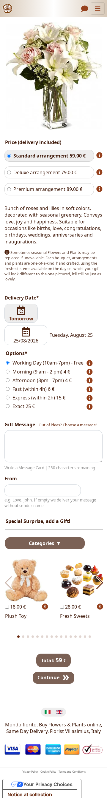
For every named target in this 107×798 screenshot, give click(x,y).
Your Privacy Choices (48, 784)
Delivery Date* (21, 297)
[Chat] (85, 9)
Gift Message (19, 424)
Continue (48, 677)
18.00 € (17, 606)
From (10, 478)
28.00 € (72, 606)
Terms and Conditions (72, 772)
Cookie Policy (48, 772)
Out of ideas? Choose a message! (68, 424)
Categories (42, 543)
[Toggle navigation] (98, 8)
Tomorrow (21, 318)
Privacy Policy (30, 772)
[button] (18, 636)
